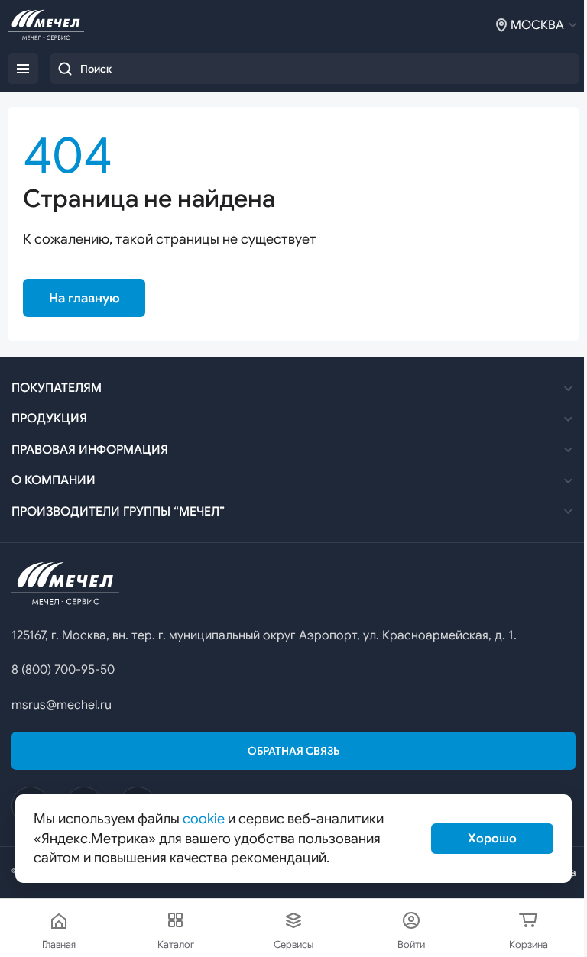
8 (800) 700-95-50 (63, 669)
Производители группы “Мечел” (118, 511)
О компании (53, 480)
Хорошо (492, 838)
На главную (84, 298)
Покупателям (56, 388)
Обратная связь (293, 751)
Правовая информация (89, 449)
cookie (204, 818)
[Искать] (65, 68)
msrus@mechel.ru (61, 705)
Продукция (49, 418)
